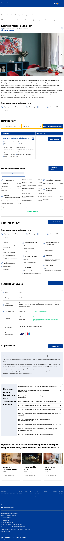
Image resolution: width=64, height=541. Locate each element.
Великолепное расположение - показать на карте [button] (13, 176)
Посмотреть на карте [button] (7, 30)
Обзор (3, 20)
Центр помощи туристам (37, 493)
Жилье (46, 491)
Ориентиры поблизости (23, 20)
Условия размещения (51, 20)
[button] (61, 54)
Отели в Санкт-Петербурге (14, 15)
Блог (26, 491)
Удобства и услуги (38, 20)
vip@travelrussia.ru (9, 507)
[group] (32, 54)
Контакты (54, 491)
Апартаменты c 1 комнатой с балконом (16, 138)
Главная (3, 15)
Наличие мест (11, 20)
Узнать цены (54, 139)
